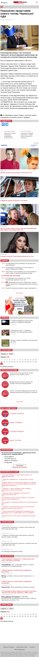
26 (30, 361)
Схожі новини (7, 522)
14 (36, 359)
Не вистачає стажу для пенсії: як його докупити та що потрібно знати (21, 373)
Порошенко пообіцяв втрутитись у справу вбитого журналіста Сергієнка (27, 135)
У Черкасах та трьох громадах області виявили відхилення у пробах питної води (16, 489)
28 (36, 361)
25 (28, 361)
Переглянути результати (19, 467)
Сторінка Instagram (17, 431)
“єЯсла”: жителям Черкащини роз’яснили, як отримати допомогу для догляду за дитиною (23, 391)
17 (7, 361)
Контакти (32, 647)
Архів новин (6, 350)
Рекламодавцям (20, 649)
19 (12, 361)
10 (25, 359)
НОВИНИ (4, 260)
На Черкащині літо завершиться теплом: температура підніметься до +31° (18, 279)
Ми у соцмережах (8, 408)
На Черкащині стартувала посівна (12, 551)
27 (33, 361)
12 (30, 359)
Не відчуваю (8, 462)
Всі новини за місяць (6, 366)
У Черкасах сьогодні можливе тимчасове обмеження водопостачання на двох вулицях (17, 507)
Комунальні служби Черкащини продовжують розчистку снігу (10, 135)
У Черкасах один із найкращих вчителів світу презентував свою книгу (15, 493)
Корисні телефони (8, 647)
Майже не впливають (11, 460)
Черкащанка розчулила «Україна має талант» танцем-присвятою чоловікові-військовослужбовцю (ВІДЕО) (21, 284)
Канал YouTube (15, 440)
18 (9, 361)
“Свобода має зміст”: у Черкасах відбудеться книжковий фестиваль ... (22, 331)
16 (4, 361)
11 (28, 359)
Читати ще (19, 401)
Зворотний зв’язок (21, 647)
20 (15, 361)
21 (17, 361)
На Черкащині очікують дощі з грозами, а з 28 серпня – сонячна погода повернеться (18, 498)
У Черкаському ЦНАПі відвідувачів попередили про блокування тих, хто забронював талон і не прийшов (17, 511)
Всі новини (19, 293)
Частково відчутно (10, 458)
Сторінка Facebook (17, 413)
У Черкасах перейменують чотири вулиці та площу (17, 479)
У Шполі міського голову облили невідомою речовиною (18, 516)
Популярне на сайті (9, 472)
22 (20, 361)
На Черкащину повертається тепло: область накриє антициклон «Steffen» (19, 268)
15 (1, 361)
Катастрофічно (9, 456)
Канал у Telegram (16, 422)
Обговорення (7, 556)
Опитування (6, 450)
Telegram (27, 117)
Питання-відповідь (9, 370)
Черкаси (5, 2)
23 (22, 361)
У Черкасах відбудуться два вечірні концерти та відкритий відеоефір (21, 321)
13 (33, 359)
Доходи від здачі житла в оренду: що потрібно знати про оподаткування (21, 382)
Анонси (4, 317)
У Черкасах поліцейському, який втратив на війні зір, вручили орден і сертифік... (17, 536)
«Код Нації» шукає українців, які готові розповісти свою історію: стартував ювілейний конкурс (21, 272)
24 (25, 361)
